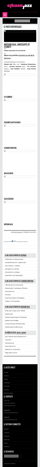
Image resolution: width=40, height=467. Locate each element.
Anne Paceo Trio (9, 291)
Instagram (6, 436)
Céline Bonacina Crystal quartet (14, 285)
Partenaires (7, 382)
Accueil (6, 372)
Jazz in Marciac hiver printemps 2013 (15, 336)
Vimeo (6, 443)
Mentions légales (8, 393)
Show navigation (5, 14)
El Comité (7, 295)
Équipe (6, 379)
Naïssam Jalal (9, 314)
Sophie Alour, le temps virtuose (14, 259)
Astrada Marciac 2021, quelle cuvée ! (15, 262)
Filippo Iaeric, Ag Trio (11, 353)
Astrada (23, 255)
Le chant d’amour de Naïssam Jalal (15, 324)
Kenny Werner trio (10, 346)
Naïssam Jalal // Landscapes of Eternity (16, 288)
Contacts (6, 375)
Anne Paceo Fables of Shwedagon (15, 298)
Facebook (6, 432)
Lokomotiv (8, 340)
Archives (6, 389)
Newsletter (7, 386)
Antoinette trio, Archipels (12, 272)
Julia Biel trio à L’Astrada (12, 269)
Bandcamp (7, 439)
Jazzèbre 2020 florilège (11, 320)
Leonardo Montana (27, 281)
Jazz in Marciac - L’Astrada (12, 266)
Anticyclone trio (9, 343)
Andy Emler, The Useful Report (14, 275)
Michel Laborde (17, 232)
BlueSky (6, 429)
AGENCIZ (13, 463)
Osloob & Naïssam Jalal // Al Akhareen (16, 317)
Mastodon (6, 446)
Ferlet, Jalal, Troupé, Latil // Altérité (15, 311)
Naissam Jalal (25, 307)
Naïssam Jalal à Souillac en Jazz (14, 327)
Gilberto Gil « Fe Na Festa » (13, 349)
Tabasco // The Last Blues (12, 301)
